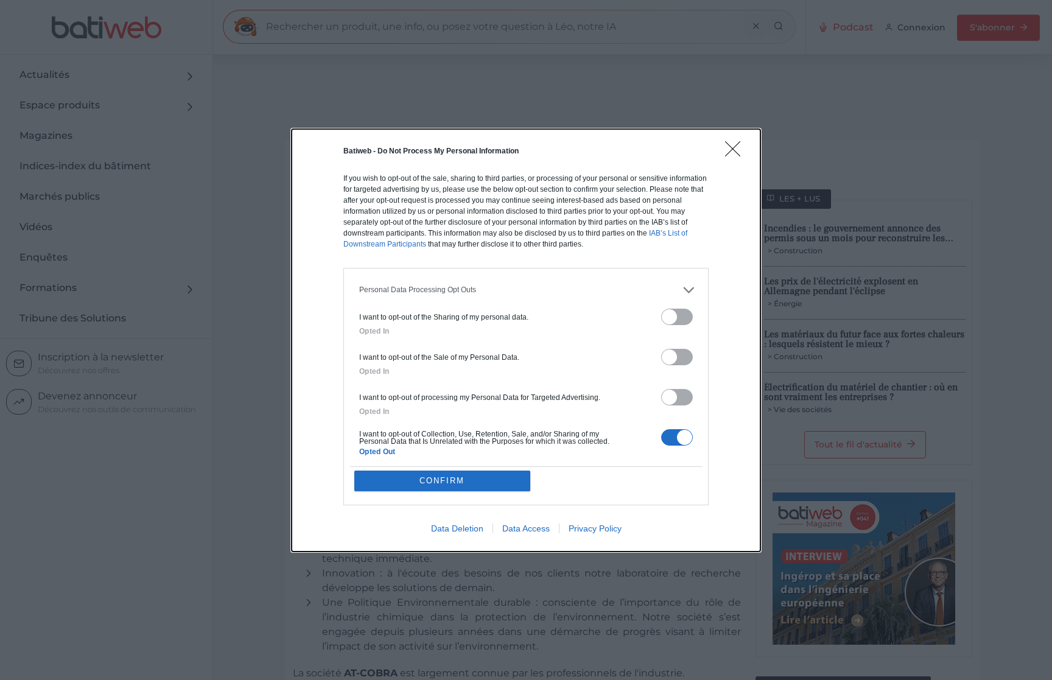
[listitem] (526, 290)
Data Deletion (457, 528)
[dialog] (526, 340)
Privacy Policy (595, 528)
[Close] (736, 152)
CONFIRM (442, 480)
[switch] (677, 317)
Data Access (526, 528)
